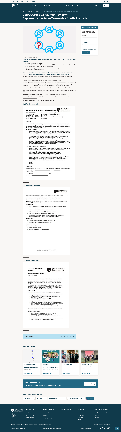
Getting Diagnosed (47, 418)
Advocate (80, 414)
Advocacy (38, 11)
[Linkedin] (109, 428)
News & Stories (30, 11)
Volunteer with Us (81, 417)
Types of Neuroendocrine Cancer (50, 417)
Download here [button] (26, 182)
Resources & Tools (64, 412)
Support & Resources (57, 5)
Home (24, 11)
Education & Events (82, 415)
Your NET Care (35, 5)
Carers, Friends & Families (31, 415)
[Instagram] (107, 428)
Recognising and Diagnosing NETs (102, 412)
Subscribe (86, 52)
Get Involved (67, 5)
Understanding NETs (45, 5)
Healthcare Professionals (101, 409)
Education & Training (99, 414)
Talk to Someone (30, 417)
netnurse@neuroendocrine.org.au (30, 98)
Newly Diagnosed (30, 412)
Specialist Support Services (66, 414)
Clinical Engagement (99, 415)
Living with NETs (29, 414)
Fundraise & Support (82, 412)
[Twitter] (100, 428)
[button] (61, 336)
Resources (97, 417)
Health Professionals (77, 5)
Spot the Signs (46, 412)
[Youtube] (104, 428)
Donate (79, 419)
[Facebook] (102, 428)
